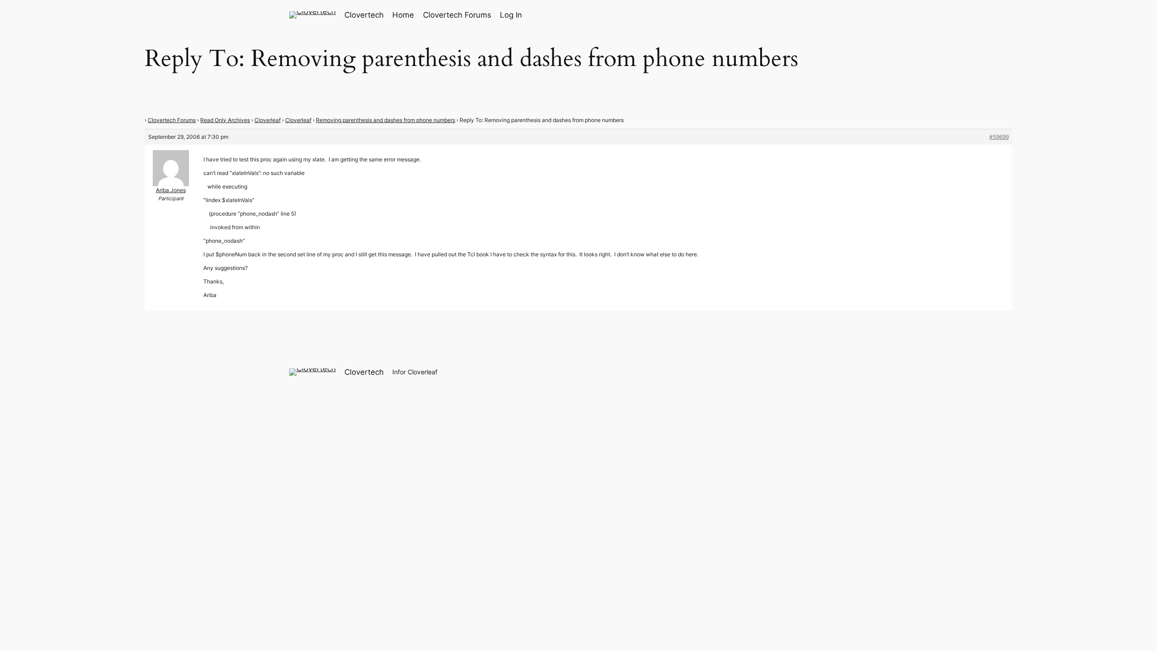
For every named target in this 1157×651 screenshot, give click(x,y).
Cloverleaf (267, 120)
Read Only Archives (225, 120)
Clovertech (364, 14)
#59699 (999, 136)
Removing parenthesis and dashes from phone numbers (385, 120)
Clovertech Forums (172, 120)
